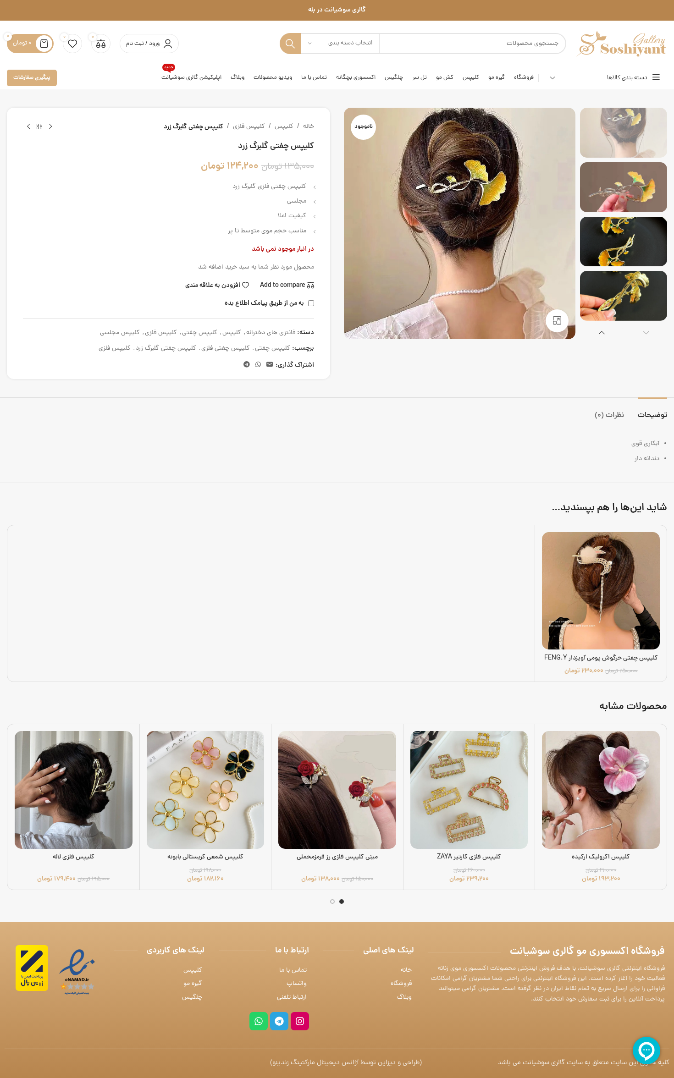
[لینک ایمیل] (270, 365)
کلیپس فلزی (249, 127)
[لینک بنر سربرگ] (337, 10)
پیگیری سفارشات (31, 77)
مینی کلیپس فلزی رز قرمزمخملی (337, 857)
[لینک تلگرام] (247, 365)
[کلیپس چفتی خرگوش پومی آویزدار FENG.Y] (601, 591)
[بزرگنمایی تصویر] (557, 320)
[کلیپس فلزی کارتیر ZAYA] (469, 790)
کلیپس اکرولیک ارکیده (601, 857)
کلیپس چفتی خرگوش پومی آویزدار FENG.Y (601, 658)
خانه (308, 127)
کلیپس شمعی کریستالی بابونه (205, 857)
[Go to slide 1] (341, 901)
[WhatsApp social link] (258, 365)
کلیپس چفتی (199, 333)
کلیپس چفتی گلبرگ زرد (166, 348)
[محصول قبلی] (50, 126)
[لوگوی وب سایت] (621, 44)
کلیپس (284, 127)
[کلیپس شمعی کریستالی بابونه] (206, 790)
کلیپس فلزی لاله (73, 857)
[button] (646, 332)
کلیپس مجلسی (120, 333)
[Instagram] (300, 1021)
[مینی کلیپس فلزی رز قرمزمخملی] (337, 790)
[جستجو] (290, 43)
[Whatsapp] (258, 1021)
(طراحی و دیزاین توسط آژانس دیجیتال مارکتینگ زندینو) (346, 1063)
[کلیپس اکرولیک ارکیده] (601, 790)
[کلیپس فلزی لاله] (74, 790)
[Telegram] (279, 1021)
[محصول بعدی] (28, 126)
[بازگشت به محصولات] (39, 126)
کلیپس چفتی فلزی (225, 348)
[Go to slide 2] (332, 901)
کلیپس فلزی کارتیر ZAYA (469, 857)
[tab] (652, 411)
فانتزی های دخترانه (270, 333)
